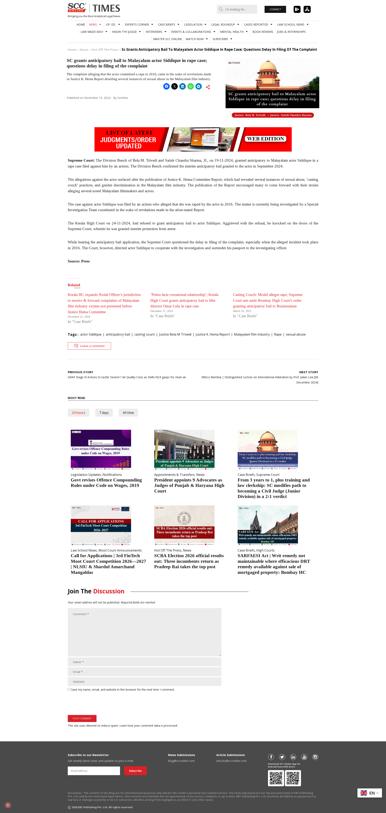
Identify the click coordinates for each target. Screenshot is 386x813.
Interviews (154, 32)
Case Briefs (166, 24)
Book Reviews (263, 32)
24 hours (78, 412)
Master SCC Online (167, 39)
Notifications (112, 474)
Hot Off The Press (167, 550)
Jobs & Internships (291, 32)
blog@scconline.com (181, 761)
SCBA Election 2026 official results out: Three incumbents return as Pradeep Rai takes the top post (189, 561)
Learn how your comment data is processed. (148, 725)
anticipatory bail (118, 334)
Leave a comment (92, 346)
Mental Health (231, 32)
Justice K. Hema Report (213, 334)
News (93, 24)
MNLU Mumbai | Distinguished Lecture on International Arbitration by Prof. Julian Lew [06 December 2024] (259, 377)
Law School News (290, 24)
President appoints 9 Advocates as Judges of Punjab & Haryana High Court (189, 485)
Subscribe (220, 39)
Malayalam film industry (252, 334)
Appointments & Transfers (174, 474)
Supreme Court (267, 474)
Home (81, 24)
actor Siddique (91, 334)
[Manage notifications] (8, 805)
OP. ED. (111, 24)
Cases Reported (256, 24)
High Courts (265, 550)
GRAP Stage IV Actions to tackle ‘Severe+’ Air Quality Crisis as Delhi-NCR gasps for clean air (127, 374)
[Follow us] (271, 757)
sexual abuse (296, 334)
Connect (275, 9)
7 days (104, 412)
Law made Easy (92, 32)
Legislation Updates (86, 474)
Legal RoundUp (223, 24)
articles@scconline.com (231, 761)
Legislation (193, 24)
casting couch (144, 334)
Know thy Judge (124, 32)
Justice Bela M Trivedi (175, 334)
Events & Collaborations (191, 32)
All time (128, 412)
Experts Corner (137, 24)
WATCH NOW (195, 39)
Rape (278, 334)
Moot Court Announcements (120, 550)
